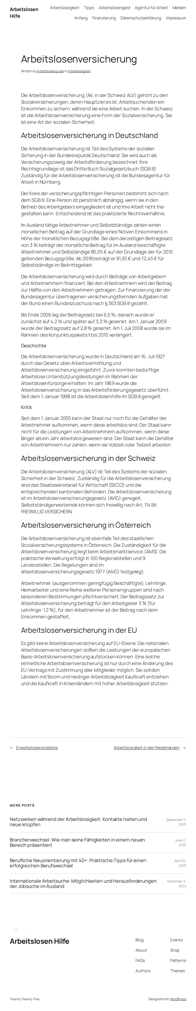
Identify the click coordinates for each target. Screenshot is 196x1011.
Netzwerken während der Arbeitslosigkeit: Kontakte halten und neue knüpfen (78, 822)
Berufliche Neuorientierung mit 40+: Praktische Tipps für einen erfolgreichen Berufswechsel (78, 863)
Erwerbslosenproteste (37, 747)
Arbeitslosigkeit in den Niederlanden (147, 747)
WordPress (178, 999)
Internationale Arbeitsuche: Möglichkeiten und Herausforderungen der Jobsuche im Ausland (83, 883)
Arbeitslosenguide (50, 71)
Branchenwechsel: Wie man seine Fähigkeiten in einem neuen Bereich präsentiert (77, 842)
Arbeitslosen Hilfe (39, 941)
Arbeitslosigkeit (79, 71)
